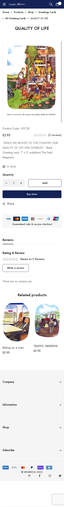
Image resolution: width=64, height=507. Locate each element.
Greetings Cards (47, 12)
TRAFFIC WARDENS (45, 346)
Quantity (8, 175)
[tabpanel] (32, 267)
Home (6, 12)
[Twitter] (60, 475)
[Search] (51, 4)
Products (18, 12)
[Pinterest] (29, 475)
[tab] (8, 240)
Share (10, 204)
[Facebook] (39, 475)
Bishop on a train (13, 348)
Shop (31, 12)
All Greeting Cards (15, 18)
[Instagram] (49, 475)
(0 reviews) (54, 135)
